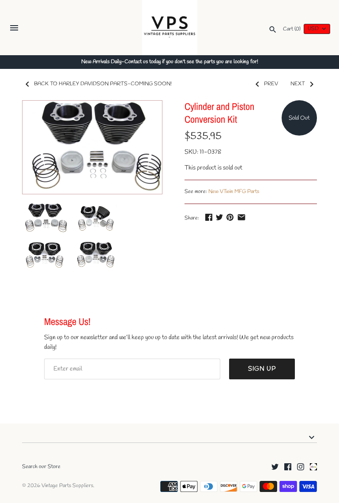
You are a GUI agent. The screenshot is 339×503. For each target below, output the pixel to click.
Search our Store (41, 466)
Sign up (262, 369)
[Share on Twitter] (219, 217)
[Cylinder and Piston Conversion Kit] (92, 147)
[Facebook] (287, 467)
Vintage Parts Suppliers (67, 485)
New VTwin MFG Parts (233, 191)
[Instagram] (300, 467)
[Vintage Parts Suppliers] (169, 27)
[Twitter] (275, 467)
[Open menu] (14, 29)
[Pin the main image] (230, 217)
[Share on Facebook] (208, 217)
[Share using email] (241, 217)
